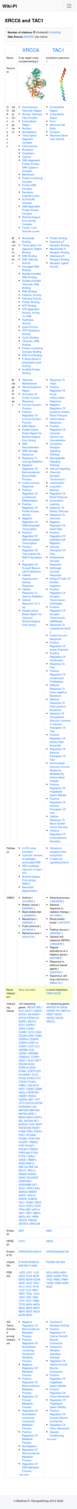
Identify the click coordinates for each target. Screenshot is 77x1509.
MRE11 (32, 1113)
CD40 (38, 1032)
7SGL (29, 1293)
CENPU (23, 1043)
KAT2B (38, 1103)
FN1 (58, 1011)
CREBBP (33, 1053)
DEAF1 (23, 1060)
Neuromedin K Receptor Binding (59, 250)
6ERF (36, 1276)
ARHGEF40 (53, 1007)
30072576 (64, 922)
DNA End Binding (32, 355)
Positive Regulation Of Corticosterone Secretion (58, 836)
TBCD (37, 1202)
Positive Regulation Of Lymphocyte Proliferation (57, 676)
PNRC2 (33, 1142)
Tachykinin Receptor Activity (59, 1323)
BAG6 (63, 1007)
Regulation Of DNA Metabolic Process (30, 1467)
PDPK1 (38, 1131)
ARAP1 (36, 1014)
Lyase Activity (30, 327)
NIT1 (36, 1121)
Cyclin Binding (30, 337)
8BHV (36, 1308)
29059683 (27, 908)
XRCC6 (30, 49)
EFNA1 (23, 1071)
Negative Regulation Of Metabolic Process (30, 1370)
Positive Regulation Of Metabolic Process (30, 1437)
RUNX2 (32, 1174)
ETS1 (38, 1078)
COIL (31, 1050)
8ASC (22, 1308)
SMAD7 (32, 1192)
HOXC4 (32, 1096)
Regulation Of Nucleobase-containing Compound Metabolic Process (30, 1419)
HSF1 (31, 1099)
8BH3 (29, 1308)
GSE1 (22, 1089)
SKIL (37, 1188)
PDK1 (29, 1131)
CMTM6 (23, 1050)
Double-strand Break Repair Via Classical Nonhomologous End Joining (31, 618)
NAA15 (30, 1117)
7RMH (64, 1279)
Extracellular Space (57, 115)
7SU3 (36, 1293)
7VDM (49, 1283)
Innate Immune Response (30, 484)
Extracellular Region (29, 123)
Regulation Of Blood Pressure (58, 495)
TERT (37, 1206)
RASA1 (23, 1160)
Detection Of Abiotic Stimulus (59, 509)
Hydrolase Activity (28, 321)
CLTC (31, 1046)
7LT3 (28, 1290)
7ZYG (22, 1304)
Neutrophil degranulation (29, 889)
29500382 (55, 933)
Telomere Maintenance (29, 381)
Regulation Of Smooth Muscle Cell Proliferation (31, 567)
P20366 (50, 1262)
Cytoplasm (28, 153)
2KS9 (56, 1272)
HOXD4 (23, 1099)
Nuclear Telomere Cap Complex (32, 115)
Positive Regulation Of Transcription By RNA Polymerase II (32, 554)
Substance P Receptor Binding (59, 243)
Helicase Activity (31, 298)
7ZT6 (21, 1301)
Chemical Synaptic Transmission (57, 475)
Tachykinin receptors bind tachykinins (58, 851)
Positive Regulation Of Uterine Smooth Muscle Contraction (59, 1336)
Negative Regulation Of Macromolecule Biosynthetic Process (30, 472)
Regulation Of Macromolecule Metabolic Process (30, 1455)
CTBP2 (35, 1057)
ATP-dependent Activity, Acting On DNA (30, 312)
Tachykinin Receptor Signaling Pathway (56, 449)
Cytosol (26, 157)
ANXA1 (38, 1011)
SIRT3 (30, 1188)
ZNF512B (34, 1223)
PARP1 (36, 1128)
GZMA (30, 1089)
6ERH (29, 1279)
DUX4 (31, 1064)
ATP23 (22, 1018)
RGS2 (22, 1163)
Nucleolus (27, 149)
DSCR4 (23, 1064)
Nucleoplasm (29, 132)
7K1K (28, 1286)
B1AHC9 (23, 1262)
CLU (37, 1046)
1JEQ (22, 1272)
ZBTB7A (23, 1223)
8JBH (65, 1283)
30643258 (56, 901)
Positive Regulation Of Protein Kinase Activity (30, 509)
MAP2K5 (24, 1110)
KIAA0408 (24, 1106)
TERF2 (29, 1206)
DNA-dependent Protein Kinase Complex (31, 209)
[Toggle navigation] (69, 6)
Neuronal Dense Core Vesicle (59, 137)
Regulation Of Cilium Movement (60, 1426)
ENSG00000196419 (30, 1251)
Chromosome (29, 146)
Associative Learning (56, 502)
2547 (21, 1230)
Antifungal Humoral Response (55, 571)
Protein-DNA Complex (29, 186)
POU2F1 (30, 1145)
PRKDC (33, 1149)
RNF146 (33, 1167)
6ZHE (22, 1283)
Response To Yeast (57, 381)
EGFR (31, 1071)
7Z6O (22, 1297)
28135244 (27, 929)
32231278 (27, 936)
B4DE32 (34, 1262)
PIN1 (37, 1138)
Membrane (28, 174)
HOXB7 (23, 1096)
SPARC (23, 1199)
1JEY (29, 1272)
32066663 (29, 915)
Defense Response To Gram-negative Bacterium (58, 690)
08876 (49, 1241)
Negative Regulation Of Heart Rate (57, 525)
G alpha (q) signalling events (59, 860)
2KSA (63, 1272)
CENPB (50, 1011)
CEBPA (34, 1039)
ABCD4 (31, 1007)
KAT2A (29, 1103)
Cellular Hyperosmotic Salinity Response (30, 580)
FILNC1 (32, 1082)
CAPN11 (31, 1025)
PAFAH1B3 (25, 1128)
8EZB (22, 1315)
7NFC (35, 1290)
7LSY (22, 1290)
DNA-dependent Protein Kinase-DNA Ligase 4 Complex (31, 165)
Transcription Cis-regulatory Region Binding (32, 248)
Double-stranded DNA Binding (31, 275)
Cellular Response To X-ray (31, 603)
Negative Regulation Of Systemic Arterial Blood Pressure (59, 410)
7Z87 (28, 1297)
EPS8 (30, 1078)
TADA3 (30, 1202)
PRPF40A (24, 1153)
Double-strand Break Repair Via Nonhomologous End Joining (31, 435)
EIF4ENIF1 (25, 1074)
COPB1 (23, 1053)
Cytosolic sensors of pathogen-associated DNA (32, 858)
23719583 (55, 915)
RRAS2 (23, 1174)
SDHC (22, 1177)
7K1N (35, 1286)
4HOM (57, 1276)
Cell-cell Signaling (60, 468)
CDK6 (49, 993)
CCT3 (31, 1032)
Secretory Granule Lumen (30, 194)
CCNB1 (23, 1032)
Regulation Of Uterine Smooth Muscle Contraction (59, 1366)
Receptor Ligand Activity (59, 264)
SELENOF (32, 1177)
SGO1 (22, 1188)
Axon (53, 121)
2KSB (49, 1276)
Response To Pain (57, 665)
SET (34, 1184)
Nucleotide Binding (28, 239)
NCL (21, 1121)
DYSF (32, 1067)
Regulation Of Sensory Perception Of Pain (58, 754)
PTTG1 (23, 1156)
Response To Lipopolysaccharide (60, 628)
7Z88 (35, 1297)
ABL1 (39, 1007)
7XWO (58, 1283)
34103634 (27, 901)
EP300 (22, 1078)
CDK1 (31, 1035)
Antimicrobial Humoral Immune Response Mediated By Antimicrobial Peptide (59, 772)
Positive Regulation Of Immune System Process (31, 417)
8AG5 (36, 1304)
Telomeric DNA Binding (30, 342)
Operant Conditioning (57, 1433)
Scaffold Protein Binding (31, 371)
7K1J (21, 1286)
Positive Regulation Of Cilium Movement (60, 1392)
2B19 (49, 1272)
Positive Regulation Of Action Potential (59, 646)
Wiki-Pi (9, 6)
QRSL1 (31, 1156)
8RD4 (29, 1315)
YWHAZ (32, 1220)
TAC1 (58, 49)
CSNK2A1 (24, 1057)
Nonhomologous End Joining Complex (31, 220)
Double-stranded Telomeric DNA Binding (31, 284)
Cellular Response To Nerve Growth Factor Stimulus (59, 821)
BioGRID (29, 36)
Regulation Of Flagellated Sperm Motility (58, 1403)
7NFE (22, 1293)
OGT (32, 1124)
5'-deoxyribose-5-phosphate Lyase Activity (31, 362)
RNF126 (23, 1167)
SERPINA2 (25, 1181)
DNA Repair (29, 426)
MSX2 (22, 1117)
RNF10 (30, 1163)
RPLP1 (23, 1170)
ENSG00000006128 (57, 1251)
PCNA (22, 1131)
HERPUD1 (33, 1092)
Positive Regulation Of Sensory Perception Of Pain (58, 806)
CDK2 (38, 1035)
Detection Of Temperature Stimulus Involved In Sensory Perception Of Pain (60, 722)
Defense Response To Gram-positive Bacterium (58, 704)
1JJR (36, 1272)
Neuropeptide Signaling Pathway (57, 461)
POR (21, 1145)
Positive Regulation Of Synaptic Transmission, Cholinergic (58, 596)
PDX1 (22, 1135)
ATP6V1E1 (33, 1018)
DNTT (38, 1060)
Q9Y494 (60, 1262)
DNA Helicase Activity (30, 261)
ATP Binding (29, 305)
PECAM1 (31, 1135)
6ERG (22, 1279)
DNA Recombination (30, 445)
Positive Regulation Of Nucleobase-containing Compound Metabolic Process (30, 1350)
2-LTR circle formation (29, 849)
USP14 (36, 1209)
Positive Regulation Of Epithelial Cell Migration (57, 538)
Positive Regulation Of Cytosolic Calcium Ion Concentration (58, 433)
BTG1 (22, 1025)
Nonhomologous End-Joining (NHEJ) (31, 880)
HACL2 (23, 1092)
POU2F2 (23, 1149)
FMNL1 (23, 1085)
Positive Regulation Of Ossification (57, 656)
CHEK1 (23, 1046)
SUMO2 (32, 1199)
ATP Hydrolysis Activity (31, 332)
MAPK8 (23, 1113)
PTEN (34, 1153)
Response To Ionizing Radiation (32, 459)
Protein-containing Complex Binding (32, 349)
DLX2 (31, 1060)
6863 (49, 1230)
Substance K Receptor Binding (59, 257)
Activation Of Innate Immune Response (30, 397)
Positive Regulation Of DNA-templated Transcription (30, 538)
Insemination (57, 483)
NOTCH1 (23, 1124)
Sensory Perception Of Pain (58, 550)
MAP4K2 (35, 1110)
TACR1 (58, 1014)
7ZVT (28, 1301)
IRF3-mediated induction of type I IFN (32, 869)
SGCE (57, 993)
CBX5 (22, 1028)
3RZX (22, 1276)
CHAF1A (33, 1043)
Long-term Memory (55, 488)
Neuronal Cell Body (57, 126)
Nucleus (26, 128)
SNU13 (31, 1195)
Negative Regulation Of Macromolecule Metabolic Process (30, 1329)
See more (24, 1474)
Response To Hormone (57, 516)
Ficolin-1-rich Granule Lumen (30, 229)
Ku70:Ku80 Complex (28, 201)
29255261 (27, 922)
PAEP (38, 1124)
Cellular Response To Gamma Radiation (32, 592)
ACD (21, 1011)
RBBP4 (32, 1160)
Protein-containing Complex (32, 179)
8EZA (36, 1311)
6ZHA (37, 1279)
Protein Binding (30, 302)
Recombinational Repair (31, 388)
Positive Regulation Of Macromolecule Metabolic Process (30, 1386)
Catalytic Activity (32, 295)
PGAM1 (23, 1138)
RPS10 (31, 1170)
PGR (31, 1138)
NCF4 (38, 1117)
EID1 (38, 1071)
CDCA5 (23, 1035)
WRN (35, 1216)
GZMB (38, 1089)
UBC (28, 1209)
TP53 (22, 1209)
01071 (22, 1241)
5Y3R (29, 1276)
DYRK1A (24, 1067)
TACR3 (59, 1018)
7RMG (56, 1279)
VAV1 (22, 1213)
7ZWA (35, 1301)
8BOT (29, 1311)
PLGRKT (24, 1142)
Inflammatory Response (57, 420)
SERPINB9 (25, 1184)
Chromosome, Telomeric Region (32, 108)
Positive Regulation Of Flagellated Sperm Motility (58, 789)
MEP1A (65, 1011)
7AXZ (29, 1283)
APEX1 (23, 1014)
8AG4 (29, 1304)
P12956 (32, 1265)
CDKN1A (24, 1039)
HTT (37, 1099)
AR (29, 1014)
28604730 (55, 983)
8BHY (22, 1311)
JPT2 (22, 1103)
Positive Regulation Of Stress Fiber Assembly (57, 740)
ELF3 (35, 1074)
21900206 (54, 32)
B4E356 (23, 1265)
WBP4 (36, 1213)
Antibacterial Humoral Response (57, 560)
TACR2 (50, 1018)
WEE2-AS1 (25, 1216)
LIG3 (34, 1106)
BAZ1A (32, 1021)
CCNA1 (30, 1028)
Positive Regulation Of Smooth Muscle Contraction (59, 1416)
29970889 (55, 958)
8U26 (49, 1286)
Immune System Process (31, 406)
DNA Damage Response (30, 452)
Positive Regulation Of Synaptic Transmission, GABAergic (58, 614)
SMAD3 (23, 1192)
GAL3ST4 (33, 1085)
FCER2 (23, 1082)
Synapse (55, 132)
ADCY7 (29, 1011)
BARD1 (23, 1021)
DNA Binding (29, 256)
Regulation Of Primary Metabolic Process (30, 1401)
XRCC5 (23, 1220)
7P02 (49, 1279)
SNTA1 (23, 1195)
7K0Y (36, 1283)
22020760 (55, 972)
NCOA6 (28, 1121)
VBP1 (29, 1213)
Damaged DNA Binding (30, 268)
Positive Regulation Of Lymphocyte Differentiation (30, 495)
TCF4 (22, 1206)
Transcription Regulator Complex (29, 138)
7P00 (65, 1276)
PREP (49, 1014)
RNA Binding (29, 291)
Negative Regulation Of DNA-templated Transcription (30, 523)
